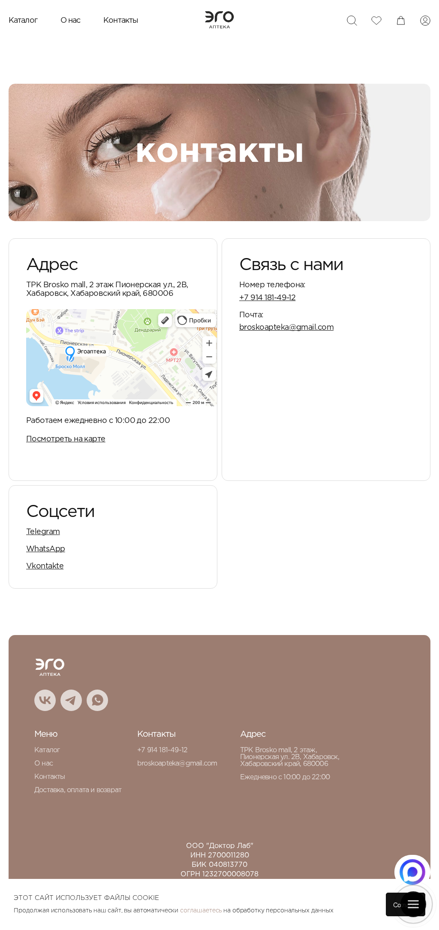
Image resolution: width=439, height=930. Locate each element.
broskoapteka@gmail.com (286, 327)
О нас (70, 20)
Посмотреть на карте (65, 439)
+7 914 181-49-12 (267, 298)
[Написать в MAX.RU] (412, 872)
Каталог (23, 20)
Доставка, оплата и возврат (77, 790)
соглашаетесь (201, 910)
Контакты (120, 20)
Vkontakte (44, 566)
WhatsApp (45, 549)
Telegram (43, 532)
